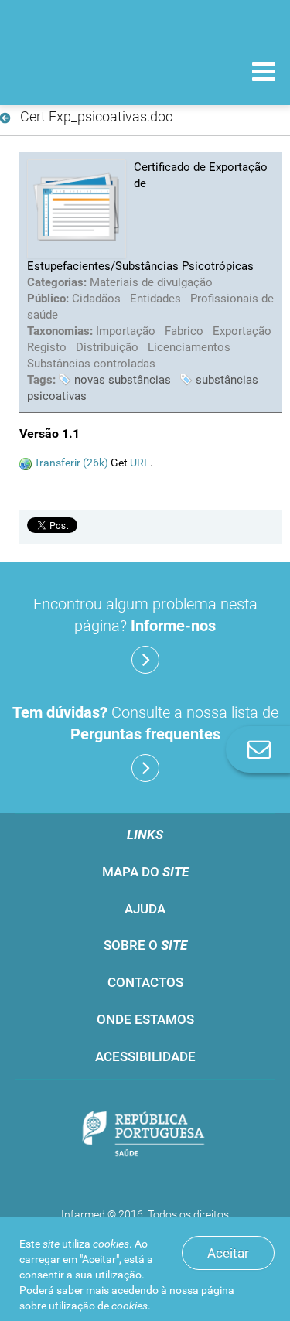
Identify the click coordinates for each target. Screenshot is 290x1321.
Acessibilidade (145, 1056)
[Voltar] (8, 118)
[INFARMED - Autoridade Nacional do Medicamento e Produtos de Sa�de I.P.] (92, 70)
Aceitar (228, 1253)
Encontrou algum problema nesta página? (145, 615)
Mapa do (145, 871)
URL (140, 462)
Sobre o (145, 945)
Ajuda (145, 909)
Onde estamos (145, 1019)
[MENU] (263, 73)
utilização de (98, 1305)
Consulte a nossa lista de (145, 723)
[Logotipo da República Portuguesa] (145, 1136)
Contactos (145, 982)
